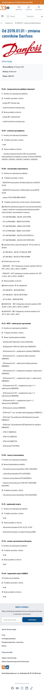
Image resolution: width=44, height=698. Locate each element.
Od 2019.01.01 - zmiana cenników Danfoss (28, 23)
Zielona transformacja (9, 658)
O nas (3, 635)
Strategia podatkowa (8, 638)
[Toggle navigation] (2, 15)
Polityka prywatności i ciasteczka (12, 642)
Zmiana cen (9, 23)
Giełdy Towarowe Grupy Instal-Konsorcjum (15, 661)
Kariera (4, 646)
